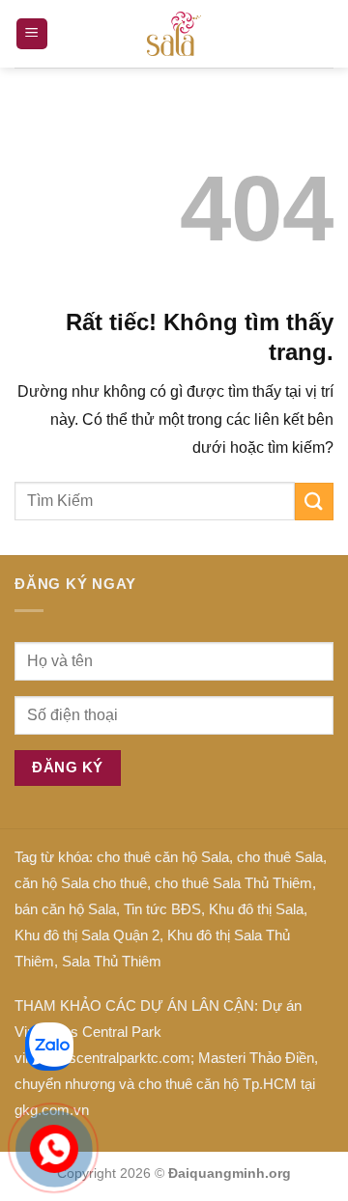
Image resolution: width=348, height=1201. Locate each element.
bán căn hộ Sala (65, 909)
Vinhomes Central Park (87, 1031)
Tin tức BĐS (162, 909)
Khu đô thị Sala (256, 909)
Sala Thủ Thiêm (111, 961)
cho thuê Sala (280, 857)
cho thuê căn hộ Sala (163, 857)
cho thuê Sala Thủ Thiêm (233, 883)
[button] (31, 34)
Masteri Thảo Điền (256, 1057)
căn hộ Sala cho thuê (80, 883)
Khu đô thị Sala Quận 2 (87, 935)
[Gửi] (314, 501)
